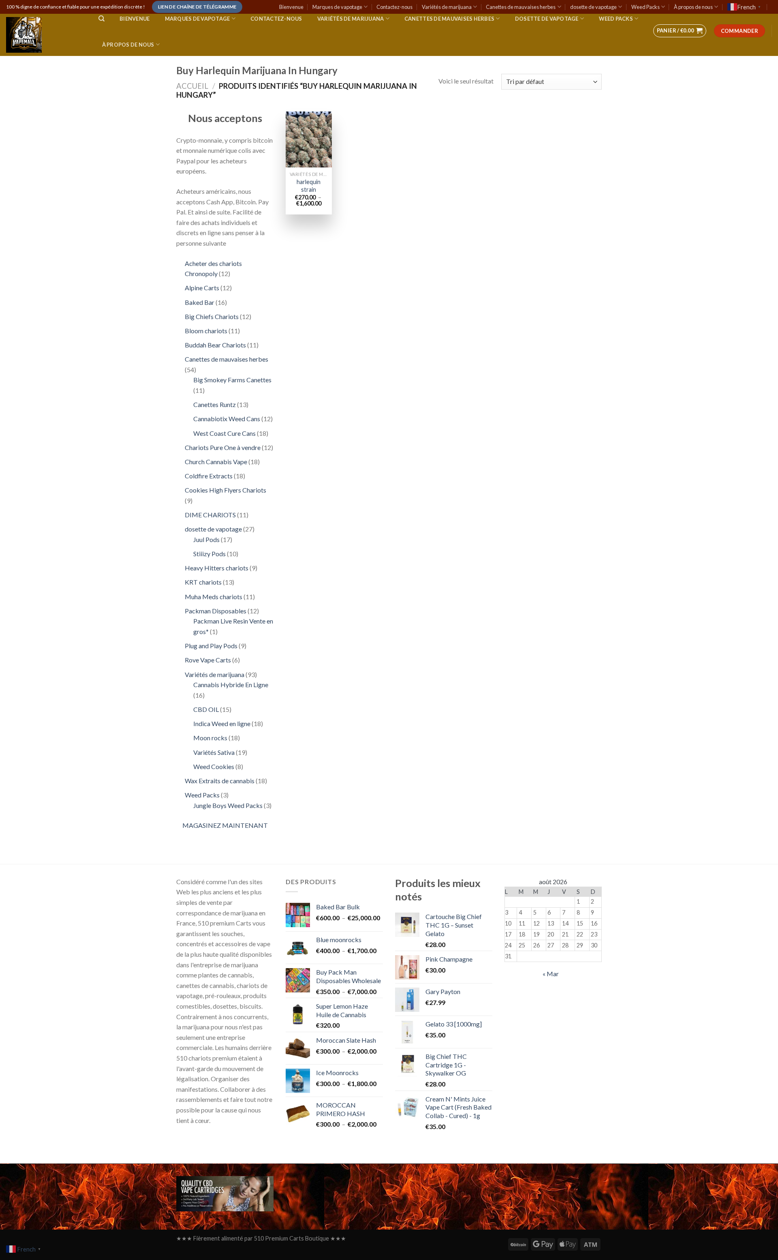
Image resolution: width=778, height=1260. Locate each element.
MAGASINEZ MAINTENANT (225, 825)
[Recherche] (101, 18)
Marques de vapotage (337, 7)
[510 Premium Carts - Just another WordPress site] (44, 35)
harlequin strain (309, 185)
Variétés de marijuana (447, 7)
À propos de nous (693, 7)
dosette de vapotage (593, 7)
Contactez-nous (394, 7)
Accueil (192, 85)
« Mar (551, 973)
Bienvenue (291, 7)
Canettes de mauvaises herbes (521, 7)
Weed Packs (645, 7)
